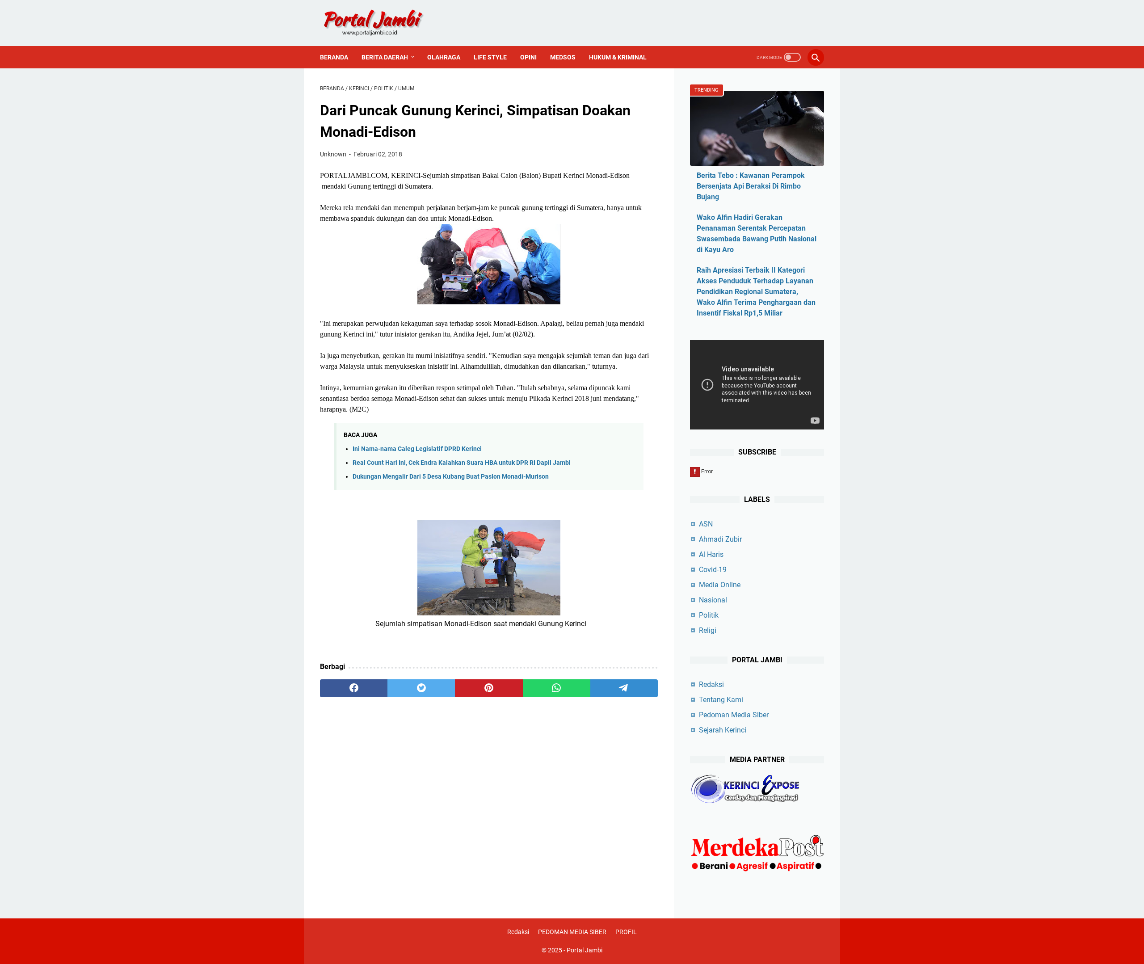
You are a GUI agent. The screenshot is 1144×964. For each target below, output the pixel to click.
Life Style (490, 57)
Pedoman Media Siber (734, 715)
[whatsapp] (556, 688)
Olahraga (443, 57)
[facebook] (353, 688)
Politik (709, 615)
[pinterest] (488, 688)
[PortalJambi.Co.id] (381, 23)
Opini (528, 57)
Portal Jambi (584, 950)
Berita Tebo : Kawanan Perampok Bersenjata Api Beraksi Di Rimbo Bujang (751, 186)
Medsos (563, 57)
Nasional (713, 600)
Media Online (719, 585)
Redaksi (711, 684)
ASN (706, 524)
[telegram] (624, 688)
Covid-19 (713, 569)
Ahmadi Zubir (720, 539)
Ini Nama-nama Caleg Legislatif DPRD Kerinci (417, 449)
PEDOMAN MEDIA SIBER (572, 931)
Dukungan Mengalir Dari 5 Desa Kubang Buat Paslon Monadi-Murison (451, 476)
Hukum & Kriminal (618, 57)
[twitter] (421, 688)
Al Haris (711, 554)
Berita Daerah (385, 57)
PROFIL (626, 931)
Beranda (334, 57)
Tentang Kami (721, 699)
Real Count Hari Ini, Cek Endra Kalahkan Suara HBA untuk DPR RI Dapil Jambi (462, 463)
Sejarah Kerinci (722, 730)
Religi (707, 630)
